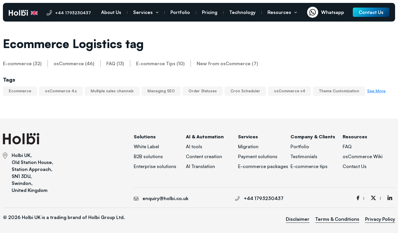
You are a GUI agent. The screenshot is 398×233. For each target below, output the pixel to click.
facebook (360, 198)
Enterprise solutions (155, 166)
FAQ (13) (115, 63)
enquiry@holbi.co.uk (165, 198)
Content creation (204, 156)
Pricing (209, 12)
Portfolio (180, 12)
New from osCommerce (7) (227, 63)
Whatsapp (332, 12)
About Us (111, 12)
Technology (242, 12)
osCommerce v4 (289, 91)
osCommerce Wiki (363, 156)
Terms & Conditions (337, 219)
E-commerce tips (308, 166)
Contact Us (355, 166)
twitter (376, 198)
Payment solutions (257, 156)
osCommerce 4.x (61, 91)
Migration (248, 146)
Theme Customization (339, 91)
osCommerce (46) (74, 63)
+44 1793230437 (73, 12)
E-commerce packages (263, 166)
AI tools (194, 146)
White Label (146, 146)
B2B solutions (148, 156)
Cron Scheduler (245, 91)
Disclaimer (297, 219)
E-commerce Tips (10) (160, 63)
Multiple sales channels (112, 91)
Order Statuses (203, 91)
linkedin (390, 197)
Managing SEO (161, 91)
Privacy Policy (380, 219)
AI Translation (200, 166)
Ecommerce (20, 91)
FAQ (347, 146)
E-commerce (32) (22, 63)
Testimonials (303, 156)
